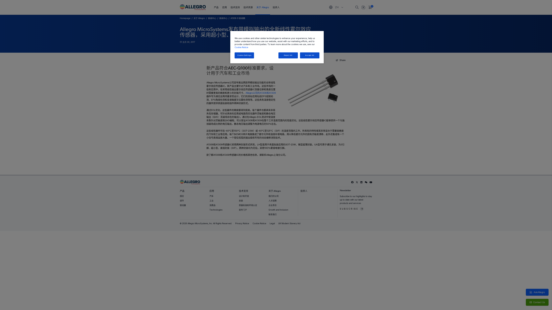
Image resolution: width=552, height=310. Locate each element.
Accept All (309, 55)
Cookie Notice (241, 47)
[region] (277, 47)
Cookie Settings (244, 55)
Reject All (288, 55)
